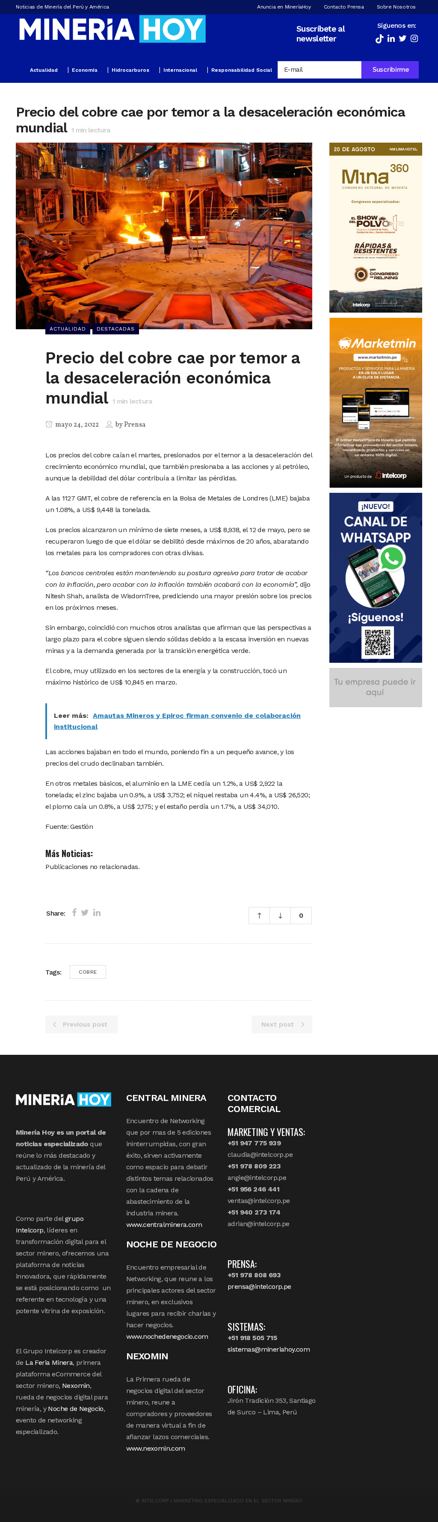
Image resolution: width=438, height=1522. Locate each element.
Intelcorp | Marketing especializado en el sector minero (222, 1501)
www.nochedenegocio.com (167, 1336)
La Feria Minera (49, 1362)
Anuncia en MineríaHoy (284, 7)
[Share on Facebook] (74, 912)
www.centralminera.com (164, 1225)
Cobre (88, 972)
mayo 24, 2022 (76, 425)
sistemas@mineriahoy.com (269, 1349)
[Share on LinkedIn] (97, 912)
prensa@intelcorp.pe (259, 1286)
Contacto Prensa (344, 7)
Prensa (134, 425)
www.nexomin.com (155, 1448)
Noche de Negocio (75, 1409)
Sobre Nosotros (396, 7)
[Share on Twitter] (85, 912)
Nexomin (76, 1386)
